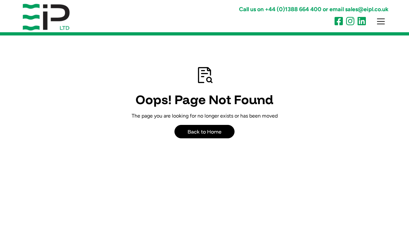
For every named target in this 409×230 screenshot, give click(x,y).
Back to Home (204, 131)
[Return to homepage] (51, 17)
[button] (377, 21)
